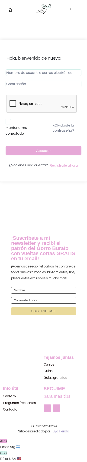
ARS (10, 444)
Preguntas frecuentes (19, 403)
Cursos (49, 364)
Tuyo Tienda (60, 431)
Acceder (43, 151)
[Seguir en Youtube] (56, 408)
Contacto (10, 409)
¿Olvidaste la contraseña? (63, 127)
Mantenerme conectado (16, 131)
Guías (48, 371)
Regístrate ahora (63, 165)
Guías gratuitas (55, 378)
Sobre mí (9, 396)
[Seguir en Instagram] (47, 408)
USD (10, 456)
